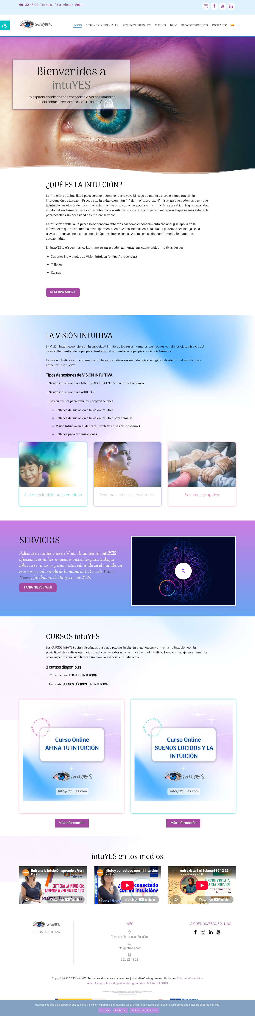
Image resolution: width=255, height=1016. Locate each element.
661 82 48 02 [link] (28, 5)
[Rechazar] (250, 1008)
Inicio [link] (78, 25)
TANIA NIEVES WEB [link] (38, 587)
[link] (5, 25)
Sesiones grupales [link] (136, 25)
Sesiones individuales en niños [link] (53, 495)
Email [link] (79, 5)
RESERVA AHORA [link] (62, 292)
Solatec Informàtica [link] (190, 978)
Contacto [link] (219, 25)
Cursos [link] (160, 25)
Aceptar (104, 1010)
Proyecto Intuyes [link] (194, 25)
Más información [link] (71, 823)
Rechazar (120, 1010)
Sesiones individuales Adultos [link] (127, 495)
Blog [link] (173, 25)
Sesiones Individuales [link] (102, 25)
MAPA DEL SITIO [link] (157, 983)
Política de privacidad (144, 1010)
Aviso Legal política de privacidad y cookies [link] (116, 983)
